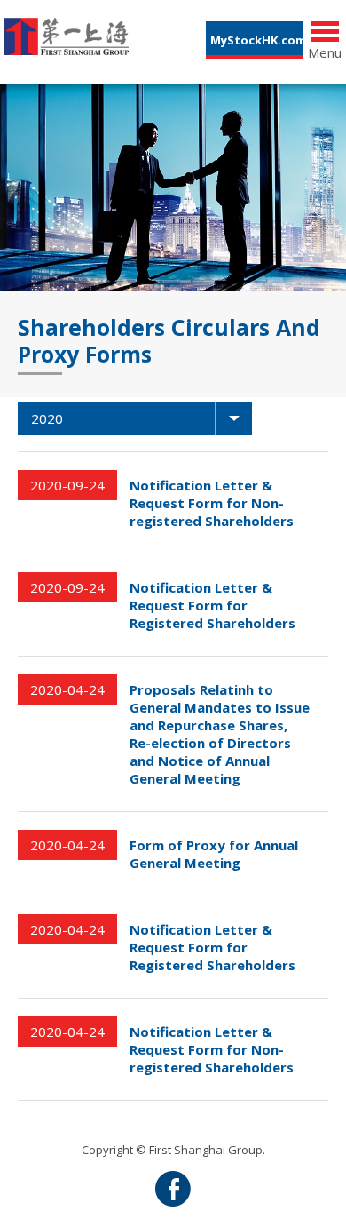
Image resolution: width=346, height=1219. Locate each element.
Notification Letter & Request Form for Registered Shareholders (212, 605)
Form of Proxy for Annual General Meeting (214, 854)
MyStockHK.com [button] (256, 40)
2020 (47, 418)
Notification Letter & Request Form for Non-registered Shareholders (212, 503)
